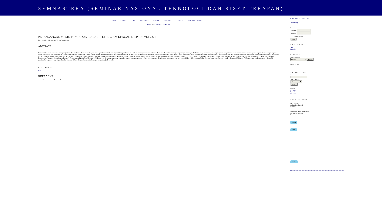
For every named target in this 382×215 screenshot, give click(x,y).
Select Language (295, 57)
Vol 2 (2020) (157, 24)
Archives (179, 21)
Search (156, 21)
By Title (292, 93)
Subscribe (293, 49)
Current (167, 21)
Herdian (167, 24)
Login (132, 21)
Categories (144, 21)
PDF (39, 70)
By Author (293, 92)
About (123, 21)
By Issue (293, 90)
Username (293, 30)
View (291, 47)
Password (293, 33)
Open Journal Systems (299, 18)
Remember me (298, 36)
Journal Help (294, 22)
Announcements (195, 21)
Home (113, 21)
